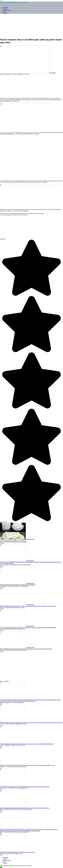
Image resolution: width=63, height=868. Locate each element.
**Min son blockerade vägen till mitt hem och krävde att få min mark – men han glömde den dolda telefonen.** (27, 744)
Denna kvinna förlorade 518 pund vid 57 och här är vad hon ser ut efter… (18, 852)
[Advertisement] (31, 26)
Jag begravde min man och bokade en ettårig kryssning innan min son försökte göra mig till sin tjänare (24, 808)
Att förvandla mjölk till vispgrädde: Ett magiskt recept (13, 540)
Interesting (5, 7)
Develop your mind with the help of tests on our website (13, 2)
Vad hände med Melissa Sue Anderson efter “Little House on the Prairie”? (18, 584)
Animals (5, 13)
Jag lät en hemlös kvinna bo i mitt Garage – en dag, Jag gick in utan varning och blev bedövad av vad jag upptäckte (28, 606)
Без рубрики (52, 72)
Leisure (5, 9)
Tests (4, 11)
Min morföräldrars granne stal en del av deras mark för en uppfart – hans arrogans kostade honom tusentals (26, 649)
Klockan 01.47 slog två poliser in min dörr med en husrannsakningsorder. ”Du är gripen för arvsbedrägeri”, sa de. (27, 765)
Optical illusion (6, 10)
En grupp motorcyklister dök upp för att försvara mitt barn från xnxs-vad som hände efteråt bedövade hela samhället (28, 627)
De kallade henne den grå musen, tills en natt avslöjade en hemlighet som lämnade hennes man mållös (24, 786)
